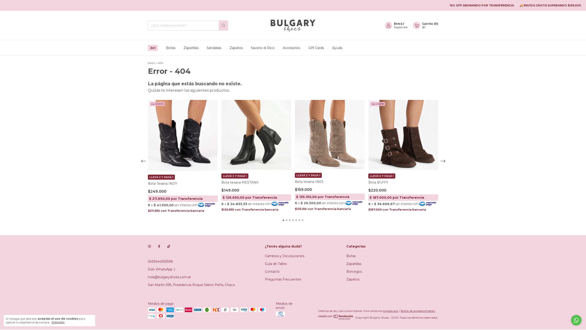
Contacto (272, 272)
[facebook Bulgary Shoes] (159, 246)
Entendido (58, 322)
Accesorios (291, 48)
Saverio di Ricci (263, 48)
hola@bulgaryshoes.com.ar (169, 277)
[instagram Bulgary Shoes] (149, 246)
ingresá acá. (391, 311)
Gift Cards (316, 48)
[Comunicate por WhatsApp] (576, 320)
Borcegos (354, 272)
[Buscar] (223, 25)
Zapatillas (191, 48)
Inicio (151, 63)
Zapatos (236, 48)
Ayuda (337, 48)
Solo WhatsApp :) (161, 269)
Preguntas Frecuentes (283, 279)
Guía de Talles (276, 264)
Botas (170, 48)
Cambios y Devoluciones (284, 256)
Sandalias (214, 48)
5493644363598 (160, 261)
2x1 (152, 48)
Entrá (398, 23)
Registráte (400, 27)
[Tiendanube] (336, 318)
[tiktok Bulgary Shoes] (168, 246)
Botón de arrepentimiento (418, 311)
